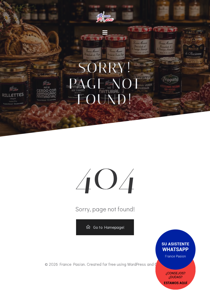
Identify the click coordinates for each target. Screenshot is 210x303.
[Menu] (105, 32)
